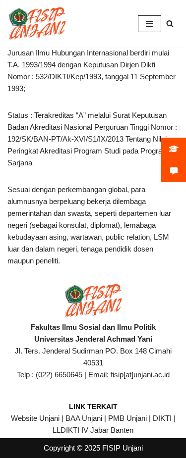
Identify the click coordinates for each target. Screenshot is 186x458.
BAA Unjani (83, 418)
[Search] (170, 23)
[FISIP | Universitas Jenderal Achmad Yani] (37, 23)
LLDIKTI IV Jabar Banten (93, 430)
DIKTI (162, 418)
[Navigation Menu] (149, 23)
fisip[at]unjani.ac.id (140, 374)
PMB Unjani (127, 418)
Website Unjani (35, 418)
